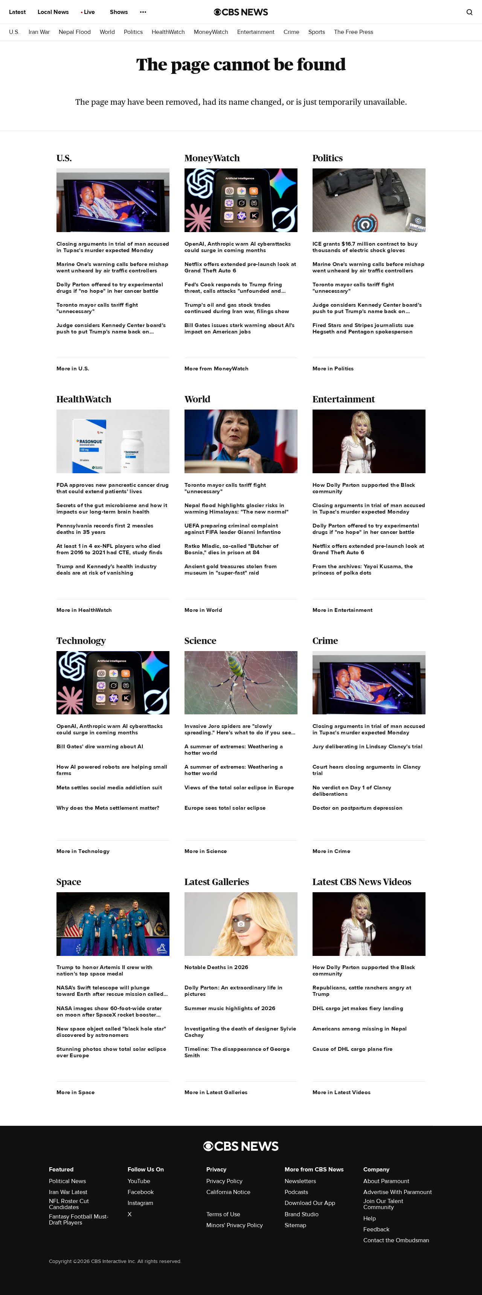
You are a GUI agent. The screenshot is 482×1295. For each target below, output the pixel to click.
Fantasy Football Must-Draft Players (78, 1220)
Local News (54, 12)
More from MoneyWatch (217, 368)
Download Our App (310, 1203)
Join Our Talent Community (383, 1204)
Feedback (376, 1229)
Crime (291, 32)
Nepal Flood (75, 32)
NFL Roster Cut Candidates (69, 1204)
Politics (133, 32)
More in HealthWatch (84, 610)
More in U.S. (73, 368)
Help (369, 1218)
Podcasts (296, 1192)
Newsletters (300, 1181)
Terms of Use (223, 1214)
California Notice (228, 1192)
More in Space (75, 1092)
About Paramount (386, 1181)
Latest (18, 12)
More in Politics (333, 368)
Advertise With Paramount (397, 1192)
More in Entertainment (342, 610)
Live (90, 12)
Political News (67, 1181)
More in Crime (331, 851)
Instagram (140, 1203)
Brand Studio (302, 1214)
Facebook (141, 1192)
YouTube (139, 1181)
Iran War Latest (68, 1192)
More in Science (206, 851)
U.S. (14, 32)
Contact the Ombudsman (396, 1240)
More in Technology (83, 851)
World (107, 32)
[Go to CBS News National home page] (241, 12)
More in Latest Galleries (216, 1092)
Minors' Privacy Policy (234, 1225)
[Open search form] (469, 12)
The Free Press (353, 32)
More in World (203, 610)
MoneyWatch (211, 32)
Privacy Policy (224, 1181)
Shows (120, 12)
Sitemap (295, 1225)
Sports (316, 32)
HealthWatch (168, 32)
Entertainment (256, 32)
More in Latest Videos (342, 1092)
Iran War (39, 32)
